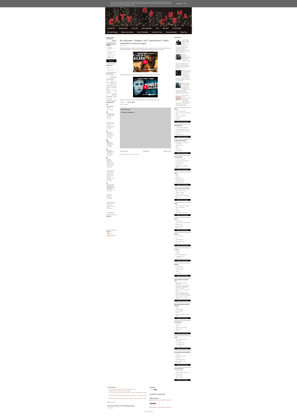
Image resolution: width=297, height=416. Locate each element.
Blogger (151, 411)
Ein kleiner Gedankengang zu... (111, 82)
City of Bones (179, 258)
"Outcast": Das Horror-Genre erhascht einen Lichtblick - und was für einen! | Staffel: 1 (128, 398)
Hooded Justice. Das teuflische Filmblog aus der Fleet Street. (111, 186)
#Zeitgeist (178, 251)
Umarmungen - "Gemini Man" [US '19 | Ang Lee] (110, 135)
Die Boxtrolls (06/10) (180, 359)
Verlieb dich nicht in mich (181, 339)
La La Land (134, 28)
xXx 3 (157, 28)
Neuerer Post (124, 151)
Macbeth (178, 312)
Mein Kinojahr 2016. (111, 189)
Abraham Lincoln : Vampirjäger (182, 195)
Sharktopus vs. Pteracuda (181, 212)
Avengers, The (179, 224)
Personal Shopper (112, 32)
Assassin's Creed (157, 32)
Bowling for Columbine (181, 115)
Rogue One (183, 32)
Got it (185, 3)
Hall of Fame (111, 87)
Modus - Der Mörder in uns (111, 57)
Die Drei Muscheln (109, 160)
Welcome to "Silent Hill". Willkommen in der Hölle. (186, 72)
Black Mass (178, 324)
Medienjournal (110, 106)
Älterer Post (167, 151)
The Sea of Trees (111, 54)
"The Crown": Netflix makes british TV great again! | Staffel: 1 (122, 389)
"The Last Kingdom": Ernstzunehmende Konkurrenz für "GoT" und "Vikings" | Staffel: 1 (183, 58)
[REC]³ (177, 175)
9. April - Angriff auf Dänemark (182, 372)
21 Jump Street (179, 145)
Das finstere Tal (179, 266)
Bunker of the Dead (180, 207)
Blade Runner (179, 227)
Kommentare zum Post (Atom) (132, 154)
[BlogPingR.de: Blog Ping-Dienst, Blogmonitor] (160, 400)
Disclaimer (111, 407)
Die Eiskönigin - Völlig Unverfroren (180, 362)
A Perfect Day (179, 374)
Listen (115, 93)
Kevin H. (111, 233)
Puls (109, 50)
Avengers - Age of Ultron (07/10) (183, 222)
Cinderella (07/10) (179, 256)
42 (176, 237)
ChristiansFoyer (110, 170)
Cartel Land (178, 117)
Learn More (179, 3)
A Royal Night (179, 150)
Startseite (146, 151)
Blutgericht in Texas (180, 180)
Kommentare (111, 70)
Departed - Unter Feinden (181, 327)
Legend (177, 330)
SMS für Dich (179, 340)
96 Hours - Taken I (180, 192)
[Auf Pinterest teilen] (134, 102)
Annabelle (178, 177)
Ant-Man (177, 197)
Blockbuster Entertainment (110, 151)
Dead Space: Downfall (181, 356)
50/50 (177, 147)
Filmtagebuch (110, 85)
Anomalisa (178, 354)
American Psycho (180, 162)
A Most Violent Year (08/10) (182, 160)
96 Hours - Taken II (180, 194)
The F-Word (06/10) (180, 344)
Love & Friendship (142, 32)
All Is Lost (178, 243)
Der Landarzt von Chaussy (111, 52)
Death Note (178, 357)
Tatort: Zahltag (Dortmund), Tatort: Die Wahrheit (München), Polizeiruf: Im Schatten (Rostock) (183, 294)
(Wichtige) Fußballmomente (111, 75)
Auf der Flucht (179, 164)
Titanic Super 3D (140, 48)
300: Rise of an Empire (181, 190)
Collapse (178, 119)
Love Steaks (178, 346)
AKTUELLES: (111, 28)
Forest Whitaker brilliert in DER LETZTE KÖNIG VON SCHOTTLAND (185, 42)
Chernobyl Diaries (180, 182)
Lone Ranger (178, 273)
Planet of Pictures (111, 202)
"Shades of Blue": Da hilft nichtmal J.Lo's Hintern (186, 84)
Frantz (177, 307)
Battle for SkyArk (179, 226)
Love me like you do (180, 342)
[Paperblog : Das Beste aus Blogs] (153, 390)
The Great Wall (176, 28)
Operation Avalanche (110, 48)
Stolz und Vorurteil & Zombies (182, 205)
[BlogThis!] (129, 102)
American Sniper (179, 375)
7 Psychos (178, 149)
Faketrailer (125, 104)
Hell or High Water (147, 28)
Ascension (178, 132)
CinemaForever (110, 212)
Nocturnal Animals (171, 32)
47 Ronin (178, 253)
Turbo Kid (178, 210)
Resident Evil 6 (123, 28)
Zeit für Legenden (179, 309)
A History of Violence (180, 159)
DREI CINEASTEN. (110, 142)
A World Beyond (179, 221)
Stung (177, 209)
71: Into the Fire (179, 370)
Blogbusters (110, 132)
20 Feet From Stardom (181, 111)
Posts (109, 67)
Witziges (108, 99)
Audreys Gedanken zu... (111, 79)
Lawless (177, 271)
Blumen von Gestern (127, 32)
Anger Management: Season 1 (182, 129)
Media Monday (111, 95)
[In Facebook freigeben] (132, 102)
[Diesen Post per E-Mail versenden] (128, 102)
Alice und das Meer (180, 241)
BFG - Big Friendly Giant (181, 254)
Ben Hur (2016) (179, 311)
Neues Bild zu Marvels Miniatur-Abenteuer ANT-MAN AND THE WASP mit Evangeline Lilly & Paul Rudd (110, 176)
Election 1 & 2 (179, 329)
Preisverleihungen (109, 98)
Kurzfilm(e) (108, 93)
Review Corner (110, 122)
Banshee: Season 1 (180, 134)
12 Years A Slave (179, 236)
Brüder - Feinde (179, 377)
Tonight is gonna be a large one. (111, 114)
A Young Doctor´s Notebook (182, 127)
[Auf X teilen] (131, 102)
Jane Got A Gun (179, 269)
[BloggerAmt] (112, 402)
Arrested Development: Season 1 (183, 130)
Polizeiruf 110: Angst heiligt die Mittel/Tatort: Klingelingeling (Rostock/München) (182, 287)
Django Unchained (180, 268)
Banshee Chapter (179, 178)
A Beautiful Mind (179, 239)
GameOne (109, 194)
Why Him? (166, 28)
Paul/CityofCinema (112, 236)
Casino (177, 325)
